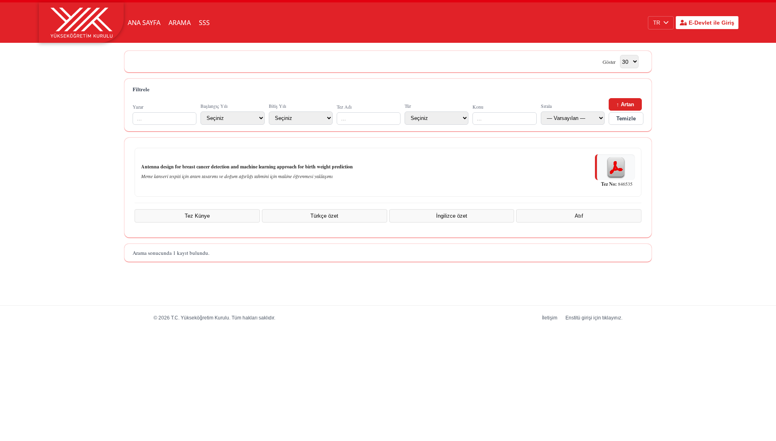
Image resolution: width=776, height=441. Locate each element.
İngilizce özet (451, 216)
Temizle (626, 119)
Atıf (579, 216)
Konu (477, 106)
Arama (180, 22)
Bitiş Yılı (277, 106)
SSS (204, 22)
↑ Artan (625, 104)
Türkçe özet (324, 216)
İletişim (549, 318)
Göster (609, 62)
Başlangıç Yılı (214, 106)
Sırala (546, 106)
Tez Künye (197, 216)
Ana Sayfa (144, 22)
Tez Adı (344, 106)
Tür (408, 106)
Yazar (138, 106)
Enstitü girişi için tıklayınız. (593, 318)
